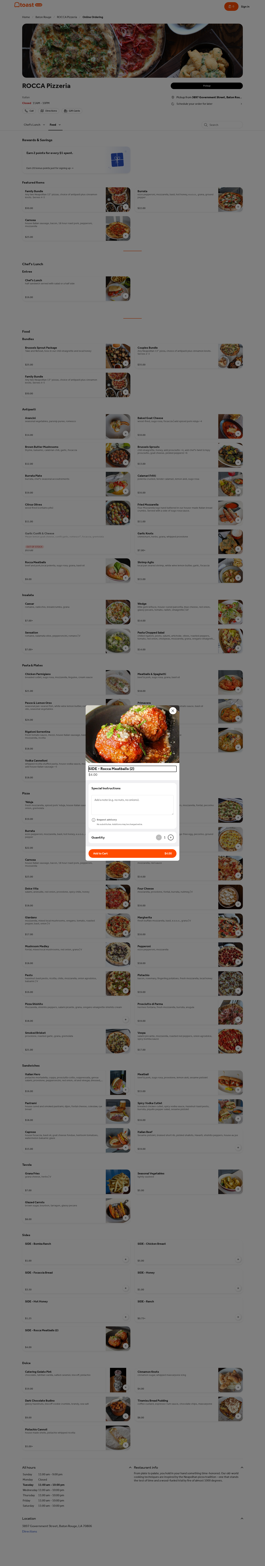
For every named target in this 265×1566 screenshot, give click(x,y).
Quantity (98, 837)
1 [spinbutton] (165, 837)
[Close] (172, 710)
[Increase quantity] (171, 837)
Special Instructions (106, 788)
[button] (132, 734)
